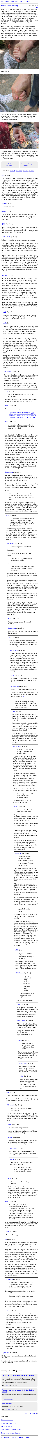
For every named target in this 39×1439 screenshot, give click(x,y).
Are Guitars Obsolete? (8, 164)
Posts (12, 2)
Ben (6, 1239)
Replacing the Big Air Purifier (28, 164)
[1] (23, 696)
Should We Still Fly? (7, 1426)
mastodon (25, 171)
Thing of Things (8, 1399)
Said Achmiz (7, 372)
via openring (33, 1413)
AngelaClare (5, 1352)
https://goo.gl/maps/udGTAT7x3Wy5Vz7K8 (22, 415)
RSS (16, 2)
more (25, 1413)
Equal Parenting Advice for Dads (11, 1430)
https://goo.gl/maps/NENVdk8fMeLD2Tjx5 (22, 414)
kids (37, 7)
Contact (27, 2)
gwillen (4, 275)
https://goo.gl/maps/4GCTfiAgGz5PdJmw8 (22, 417)
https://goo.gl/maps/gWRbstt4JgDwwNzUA (22, 412)
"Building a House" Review (9, 1423)
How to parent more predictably (10, 1433)
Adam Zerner (6, 237)
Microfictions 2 (7, 1404)
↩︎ (27, 707)
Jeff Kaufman (5, 2)
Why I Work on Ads (7, 1420)
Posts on (6, 1385)
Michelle (4, 203)
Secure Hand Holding (9, 6)
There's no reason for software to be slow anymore (18, 1375)
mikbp (5, 323)
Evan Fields (7, 1409)
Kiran (3, 175)
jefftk (3, 224)
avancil (4, 211)
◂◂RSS (21, 2)
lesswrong (19, 171)
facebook (12, 171)
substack (31, 171)
